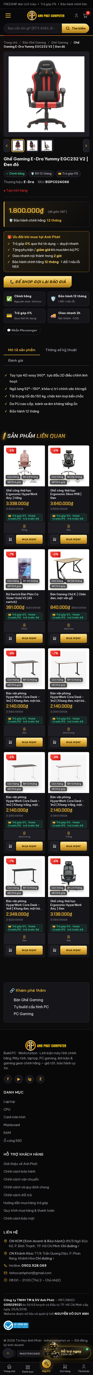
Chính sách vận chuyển (21, 1179)
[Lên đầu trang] (8, 1353)
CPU (7, 1109)
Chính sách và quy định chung (26, 1187)
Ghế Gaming (59, 42)
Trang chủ (10, 42)
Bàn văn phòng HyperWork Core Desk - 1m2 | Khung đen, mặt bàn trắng (68, 697)
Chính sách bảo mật (19, 1218)
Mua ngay (29, 539)
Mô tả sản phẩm (21, 350)
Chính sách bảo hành (19, 1171)
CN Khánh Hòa (21, 1253)
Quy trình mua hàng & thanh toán (29, 1211)
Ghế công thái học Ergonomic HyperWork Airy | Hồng (21, 494)
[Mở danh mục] (8, 15)
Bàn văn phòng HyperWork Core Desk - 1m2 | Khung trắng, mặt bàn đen (23, 800)
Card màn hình (15, 1117)
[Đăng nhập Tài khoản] (76, 16)
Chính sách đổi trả (18, 1195)
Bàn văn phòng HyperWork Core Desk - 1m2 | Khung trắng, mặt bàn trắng (67, 800)
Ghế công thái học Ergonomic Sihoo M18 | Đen (65, 494)
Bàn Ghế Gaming (34, 42)
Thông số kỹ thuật (61, 350)
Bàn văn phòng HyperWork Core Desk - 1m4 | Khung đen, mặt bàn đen (24, 904)
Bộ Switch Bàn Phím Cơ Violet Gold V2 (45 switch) (22, 597)
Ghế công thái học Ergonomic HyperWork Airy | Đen (66, 904)
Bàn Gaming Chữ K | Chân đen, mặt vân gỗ (68, 596)
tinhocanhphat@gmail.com (30, 1273)
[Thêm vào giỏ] (10, 539)
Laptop (9, 1102)
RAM (7, 1133)
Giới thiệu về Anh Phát (20, 1164)
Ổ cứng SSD (13, 1141)
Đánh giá (15, 360)
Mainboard (12, 1125)
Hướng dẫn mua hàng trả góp (26, 1203)
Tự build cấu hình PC (31, 1007)
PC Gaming (23, 1014)
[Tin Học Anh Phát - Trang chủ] (46, 15)
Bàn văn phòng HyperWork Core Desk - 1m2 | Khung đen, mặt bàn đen (24, 697)
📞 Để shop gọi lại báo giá (37, 281)
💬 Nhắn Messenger (22, 330)
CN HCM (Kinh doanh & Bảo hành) (37, 1241)
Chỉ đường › (70, 1246)
